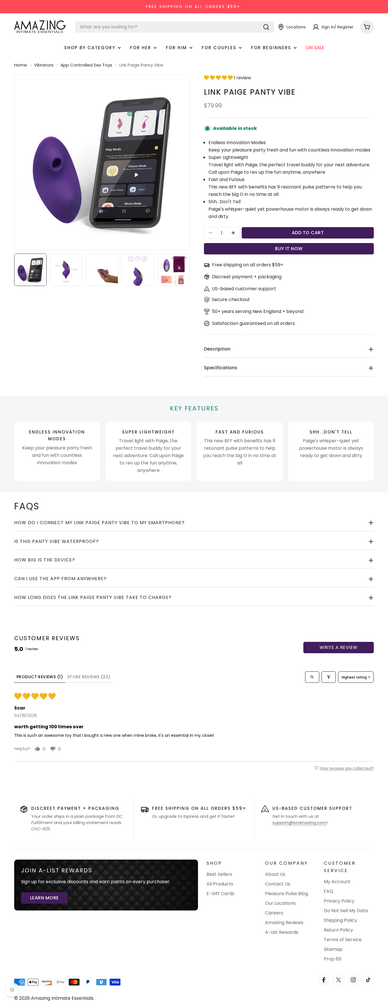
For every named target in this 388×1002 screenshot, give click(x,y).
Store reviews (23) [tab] (88, 677)
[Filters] (329, 677)
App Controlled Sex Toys (86, 65)
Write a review (339, 647)
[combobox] (174, 27)
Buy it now (289, 248)
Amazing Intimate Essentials (62, 998)
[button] (219, 77)
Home (20, 65)
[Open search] (312, 677)
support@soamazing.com (299, 822)
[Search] (266, 27)
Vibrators (43, 65)
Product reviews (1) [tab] (39, 677)
